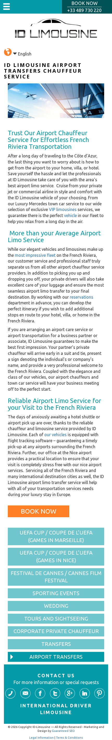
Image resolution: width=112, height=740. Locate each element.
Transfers (56, 644)
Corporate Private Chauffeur (56, 631)
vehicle (70, 215)
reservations (81, 297)
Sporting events (56, 593)
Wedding (56, 606)
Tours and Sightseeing (56, 619)
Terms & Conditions (69, 737)
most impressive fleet (35, 255)
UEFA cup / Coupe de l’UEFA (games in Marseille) (56, 536)
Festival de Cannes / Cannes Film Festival (56, 577)
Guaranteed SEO (63, 730)
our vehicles (55, 434)
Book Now (38, 511)
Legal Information (41, 737)
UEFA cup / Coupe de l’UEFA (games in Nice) (56, 556)
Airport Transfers (56, 657)
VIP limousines (63, 209)
